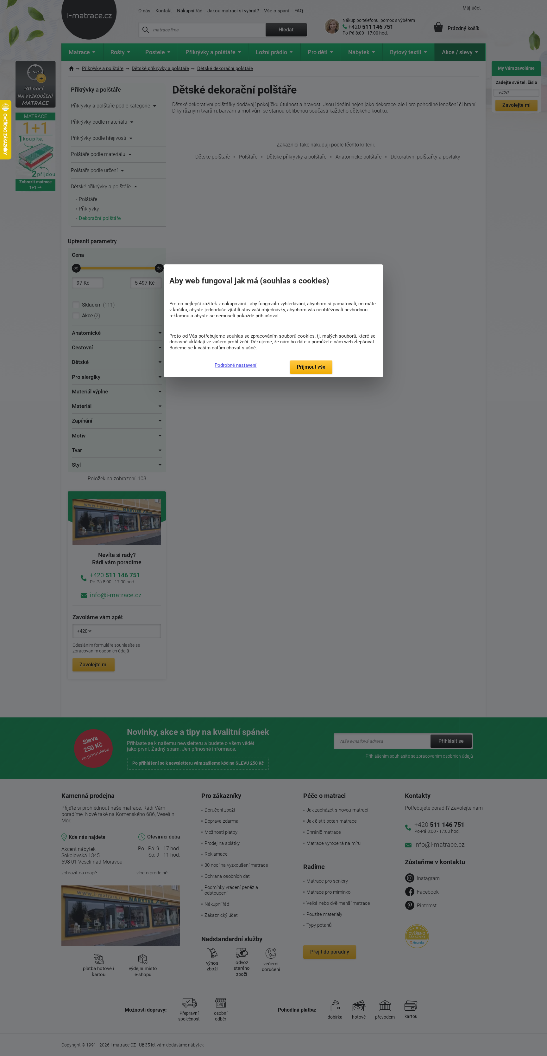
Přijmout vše (311, 367)
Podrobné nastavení (235, 365)
